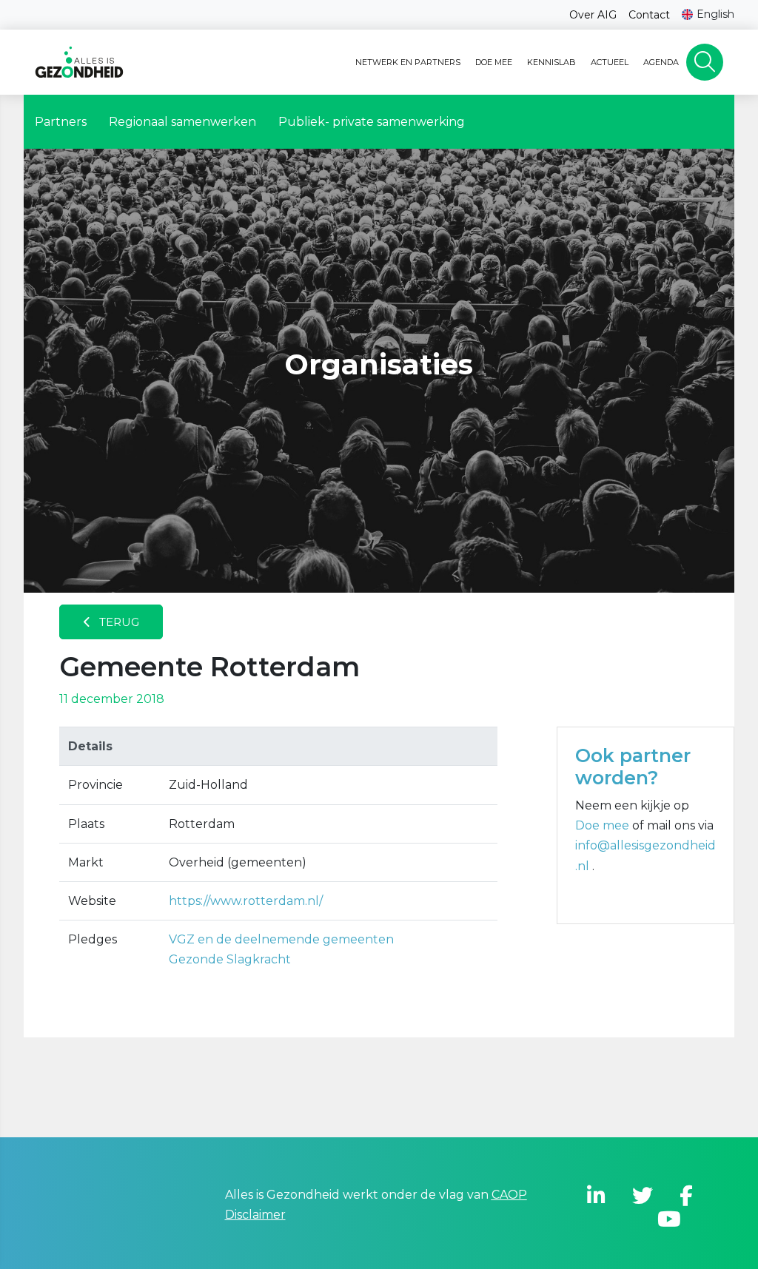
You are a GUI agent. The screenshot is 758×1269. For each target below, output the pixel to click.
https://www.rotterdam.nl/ (246, 901)
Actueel (609, 62)
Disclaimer (255, 1215)
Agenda (661, 62)
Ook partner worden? (633, 766)
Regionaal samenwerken (182, 122)
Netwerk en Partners (407, 62)
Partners (61, 122)
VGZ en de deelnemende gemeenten (281, 939)
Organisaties (379, 364)
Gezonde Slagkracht (230, 959)
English (715, 14)
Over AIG (593, 14)
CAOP (509, 1195)
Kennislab (551, 62)
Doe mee (493, 62)
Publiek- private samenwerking (371, 122)
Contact (649, 14)
